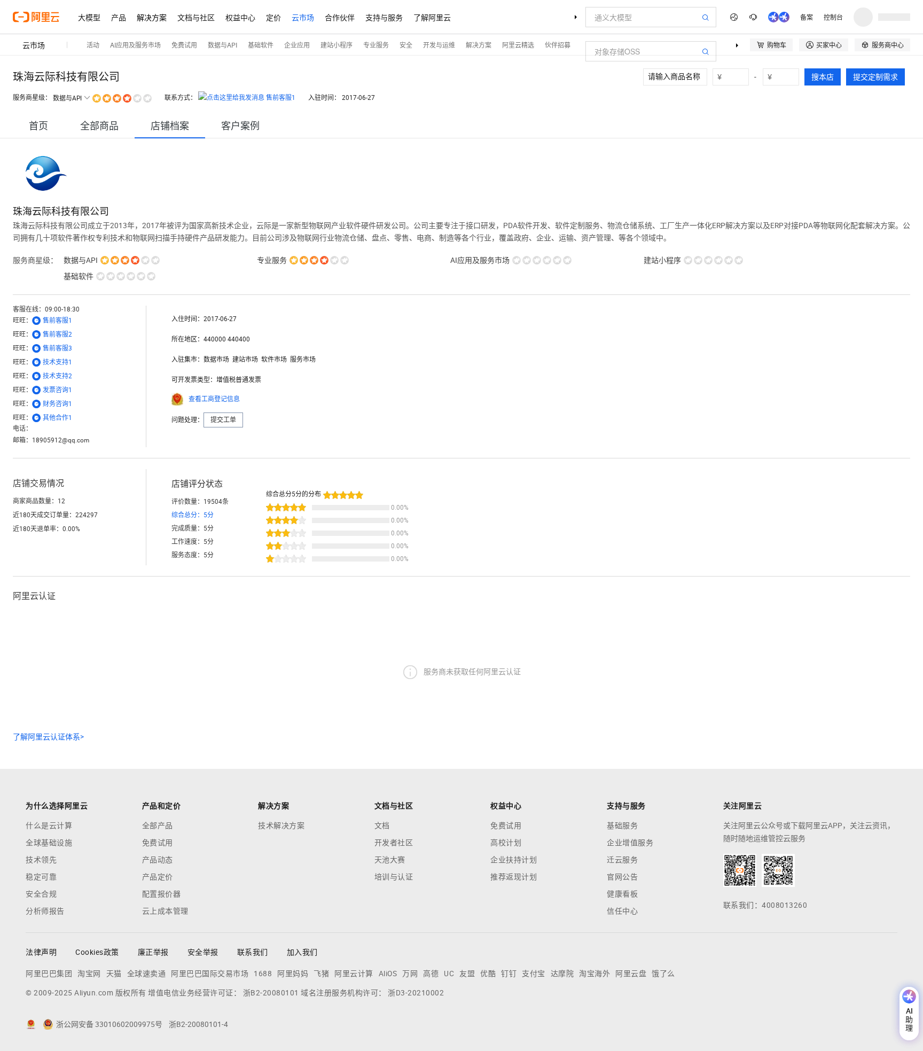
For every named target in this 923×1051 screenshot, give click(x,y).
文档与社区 (196, 17)
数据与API (222, 44)
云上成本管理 (165, 911)
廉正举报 (153, 952)
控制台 (833, 16)
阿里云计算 (353, 973)
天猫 (114, 973)
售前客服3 (57, 348)
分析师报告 (45, 911)
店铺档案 (170, 125)
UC (449, 973)
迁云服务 (622, 859)
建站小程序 (336, 44)
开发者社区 (393, 842)
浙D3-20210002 (416, 992)
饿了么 (663, 973)
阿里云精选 (518, 44)
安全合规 (41, 894)
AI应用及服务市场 (135, 44)
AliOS (388, 973)
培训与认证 (393, 877)
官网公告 (622, 877)
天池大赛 (389, 859)
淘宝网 (89, 973)
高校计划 (505, 842)
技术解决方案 (281, 825)
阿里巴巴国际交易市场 (209, 973)
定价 (273, 17)
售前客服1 (280, 98)
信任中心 (622, 911)
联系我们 (252, 952)
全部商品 (99, 125)
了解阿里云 (432, 17)
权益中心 (240, 17)
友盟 (467, 973)
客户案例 (240, 125)
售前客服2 (57, 334)
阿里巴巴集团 (49, 973)
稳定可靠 (41, 877)
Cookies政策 (97, 952)
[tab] (38, 125)
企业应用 (297, 44)
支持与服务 (384, 17)
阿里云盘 (630, 973)
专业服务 (376, 44)
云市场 (303, 17)
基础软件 (260, 44)
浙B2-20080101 (271, 992)
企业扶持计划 (513, 859)
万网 (410, 973)
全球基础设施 (49, 842)
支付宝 (533, 973)
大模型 (89, 17)
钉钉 (509, 973)
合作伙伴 (340, 17)
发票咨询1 (57, 390)
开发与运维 (439, 44)
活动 (93, 44)
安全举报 (202, 952)
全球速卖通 (146, 973)
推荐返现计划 (513, 877)
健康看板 (622, 894)
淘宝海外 (594, 973)
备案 (806, 16)
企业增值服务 (630, 842)
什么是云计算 (49, 825)
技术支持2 (57, 376)
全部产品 (157, 825)
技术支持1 (57, 362)
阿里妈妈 (292, 973)
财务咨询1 (57, 404)
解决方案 (152, 17)
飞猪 (321, 973)
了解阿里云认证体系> (48, 737)
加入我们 (302, 952)
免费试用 (184, 44)
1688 (263, 973)
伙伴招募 (557, 44)
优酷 (488, 973)
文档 (382, 825)
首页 (38, 125)
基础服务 (622, 825)
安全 (406, 44)
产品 (118, 17)
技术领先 (41, 859)
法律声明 (41, 952)
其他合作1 (57, 418)
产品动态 (157, 859)
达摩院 (562, 973)
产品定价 (157, 877)
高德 (431, 973)
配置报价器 (161, 894)
